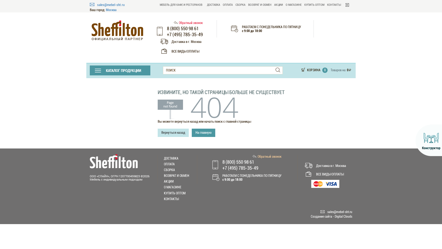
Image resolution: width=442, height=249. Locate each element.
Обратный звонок (191, 23)
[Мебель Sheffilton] (117, 31)
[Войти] (347, 5)
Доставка (213, 4)
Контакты (334, 4)
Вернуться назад (173, 132)
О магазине (294, 4)
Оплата (228, 4)
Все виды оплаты (185, 51)
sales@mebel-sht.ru (111, 5)
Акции (278, 4)
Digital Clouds (343, 216)
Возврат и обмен (259, 4)
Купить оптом (314, 4)
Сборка (240, 4)
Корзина (313, 70)
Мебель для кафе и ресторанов (181, 4)
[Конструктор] (429, 140)
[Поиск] (277, 70)
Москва (111, 10)
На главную (203, 132)
